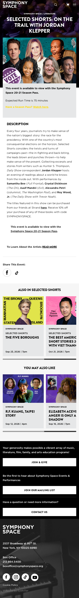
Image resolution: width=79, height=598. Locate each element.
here (44, 207)
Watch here (40, 106)
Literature (49, 14)
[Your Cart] (67, 4)
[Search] (55, 4)
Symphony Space (33, 14)
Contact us (39, 512)
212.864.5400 (12, 561)
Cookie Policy (10, 585)
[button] (74, 4)
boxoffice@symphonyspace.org (23, 566)
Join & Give (39, 462)
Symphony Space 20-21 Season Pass (34, 231)
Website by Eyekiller (15, 590)
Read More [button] (49, 247)
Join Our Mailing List (39, 490)
